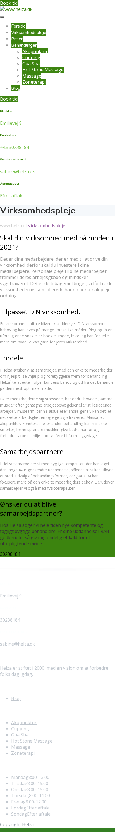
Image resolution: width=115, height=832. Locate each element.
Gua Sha (31, 64)
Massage (31, 76)
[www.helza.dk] (16, 9)
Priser (17, 39)
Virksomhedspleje (28, 32)
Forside (18, 26)
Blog (15, 88)
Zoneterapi (34, 82)
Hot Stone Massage (43, 70)
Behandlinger (24, 45)
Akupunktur (35, 51)
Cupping (31, 57)
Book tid (9, 3)
